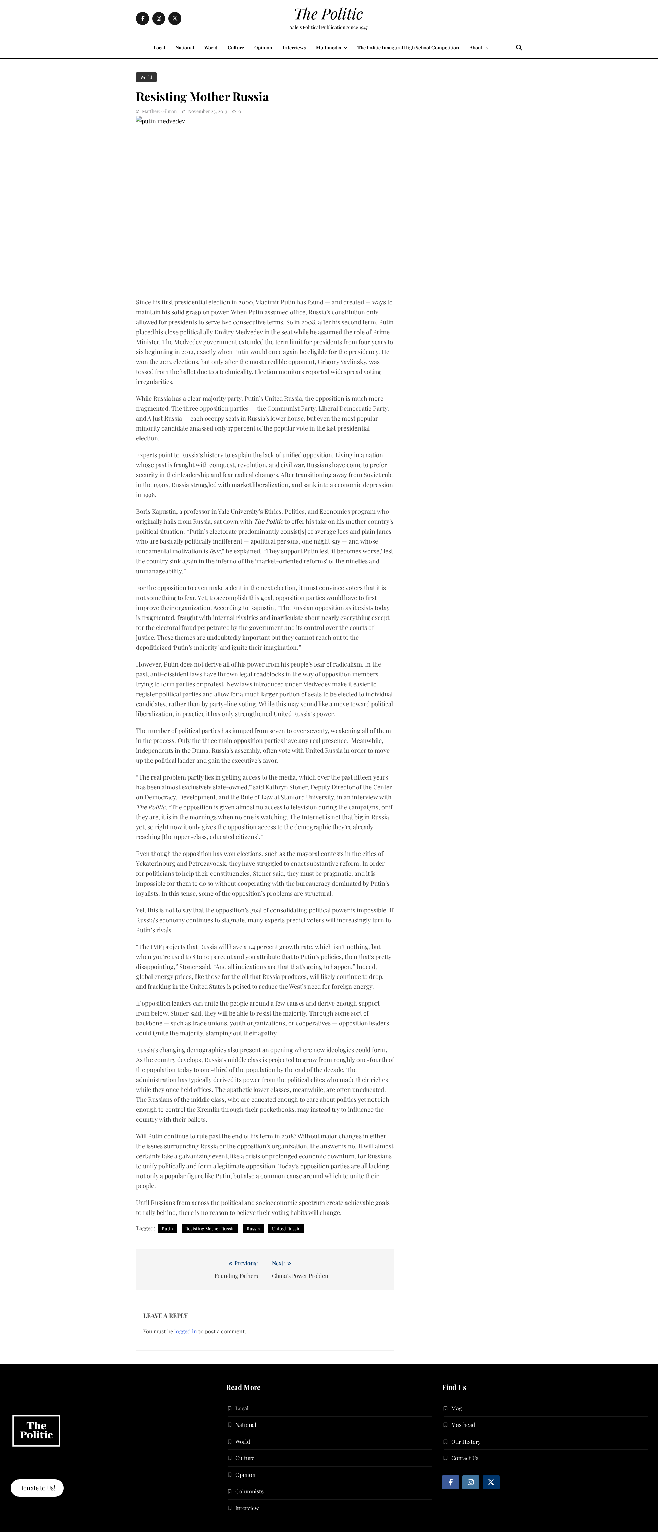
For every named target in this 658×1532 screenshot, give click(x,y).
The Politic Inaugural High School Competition (408, 47)
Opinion (263, 47)
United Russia (286, 1228)
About (476, 47)
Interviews (294, 47)
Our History (466, 1441)
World (210, 47)
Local (159, 47)
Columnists (249, 1491)
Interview (247, 1507)
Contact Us (464, 1457)
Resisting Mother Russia (209, 1228)
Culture (236, 47)
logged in (185, 1331)
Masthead (463, 1424)
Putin (167, 1228)
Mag (456, 1408)
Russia (253, 1228)
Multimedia (328, 47)
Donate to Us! (37, 1488)
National (184, 47)
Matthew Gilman (159, 111)
